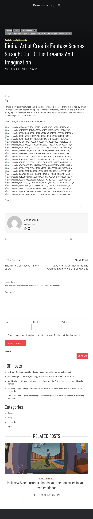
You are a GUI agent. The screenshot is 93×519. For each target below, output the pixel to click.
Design (11, 417)
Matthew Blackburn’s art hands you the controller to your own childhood (39, 372)
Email (36, 322)
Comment (10, 292)
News (10, 427)
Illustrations (13, 422)
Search (8, 351)
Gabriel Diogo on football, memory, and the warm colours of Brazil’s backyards (42, 376)
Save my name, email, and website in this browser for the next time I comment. (44, 335)
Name (8, 322)
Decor (10, 413)
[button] (23, 502)
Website (65, 322)
